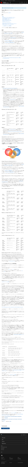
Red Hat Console (10, 0)
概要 (2, 16)
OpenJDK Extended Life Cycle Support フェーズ (8, 18)
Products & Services (4, 4)
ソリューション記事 (13, 412)
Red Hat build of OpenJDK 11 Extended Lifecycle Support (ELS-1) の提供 (12, 57)
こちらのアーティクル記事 (12, 374)
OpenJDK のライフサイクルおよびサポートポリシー (8, 17)
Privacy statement (3, 462)
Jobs (9, 457)
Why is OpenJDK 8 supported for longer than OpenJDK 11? (10, 88)
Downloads (6, 0)
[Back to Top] (27, 465)
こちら (9, 269)
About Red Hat (2, 448)
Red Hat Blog (19, 458)
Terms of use (10, 462)
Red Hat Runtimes (19, 416)
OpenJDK (23, 32)
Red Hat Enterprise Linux (8, 416)
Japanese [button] (9, 12)
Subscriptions (2, 0)
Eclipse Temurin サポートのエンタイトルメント (8, 24)
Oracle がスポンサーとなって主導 (8, 165)
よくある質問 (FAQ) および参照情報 (6, 25)
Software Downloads (13, 37)
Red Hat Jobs (2, 449)
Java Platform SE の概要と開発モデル (9, 42)
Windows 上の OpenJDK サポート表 (6, 20)
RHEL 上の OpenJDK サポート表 (6, 19)
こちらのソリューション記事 (5, 281)
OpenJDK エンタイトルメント (6, 21)
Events (18, 457)
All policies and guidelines (20, 462)
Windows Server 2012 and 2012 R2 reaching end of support (15, 131)
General (10, 421)
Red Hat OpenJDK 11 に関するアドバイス (19, 334)
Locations (2, 458)
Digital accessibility (3, 463)
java (3, 421)
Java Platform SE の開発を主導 (8, 40)
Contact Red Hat (11, 458)
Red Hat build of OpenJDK (14, 416)
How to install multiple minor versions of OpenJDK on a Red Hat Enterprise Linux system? (12, 307)
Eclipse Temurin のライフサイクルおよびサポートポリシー (9, 23)
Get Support (13, 0)
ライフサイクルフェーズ (6, 58)
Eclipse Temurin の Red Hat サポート (6, 22)
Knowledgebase (8, 4)
